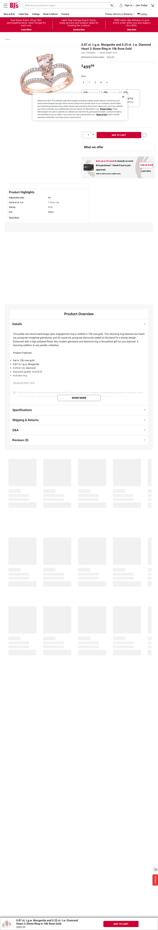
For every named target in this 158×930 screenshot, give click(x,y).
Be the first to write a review (92, 57)
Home (7, 39)
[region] (80, 106)
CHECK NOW (146, 165)
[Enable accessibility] (155, 869)
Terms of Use (101, 114)
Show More (79, 397)
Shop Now (131, 29)
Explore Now (79, 29)
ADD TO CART (119, 135)
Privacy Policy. (106, 109)
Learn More (26, 29)
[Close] (123, 96)
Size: (83, 76)
